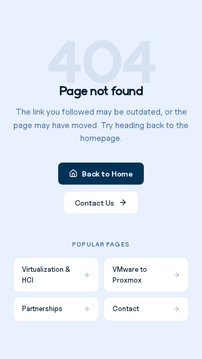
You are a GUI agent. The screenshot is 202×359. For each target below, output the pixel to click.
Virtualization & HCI (46, 274)
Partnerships (42, 308)
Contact (126, 308)
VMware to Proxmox (130, 274)
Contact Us (94, 202)
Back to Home (107, 173)
